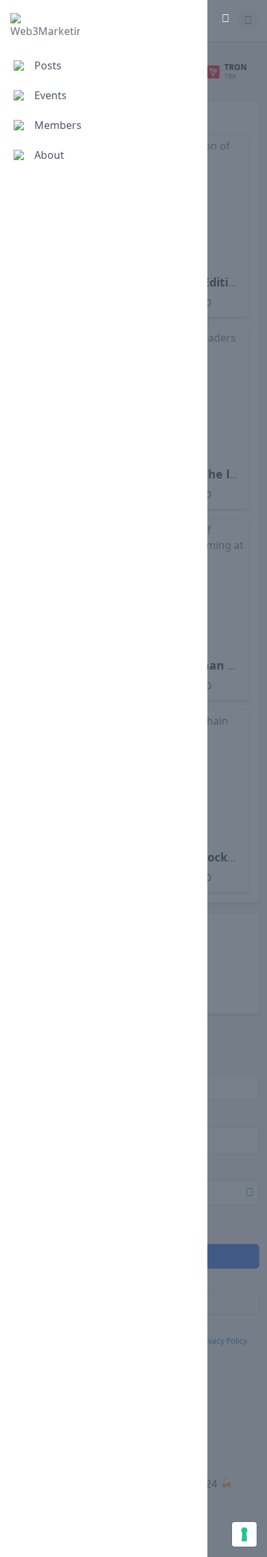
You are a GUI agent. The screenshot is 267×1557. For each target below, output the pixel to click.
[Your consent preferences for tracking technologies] (244, 1534)
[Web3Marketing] (45, 26)
